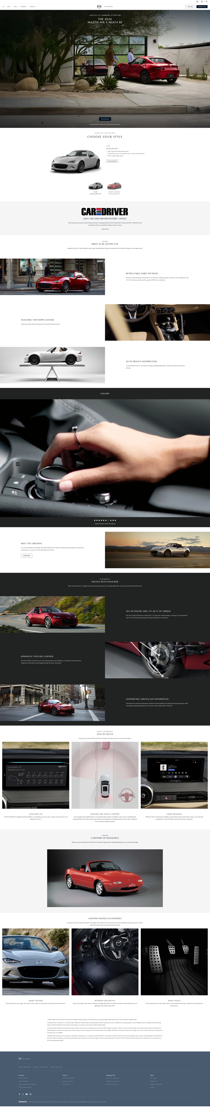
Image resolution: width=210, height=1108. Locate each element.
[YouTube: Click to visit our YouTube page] (27, 1094)
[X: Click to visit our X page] (23, 1094)
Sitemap (50, 1101)
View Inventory (105, 119)
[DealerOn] (23, 1101)
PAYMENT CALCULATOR (112, 1081)
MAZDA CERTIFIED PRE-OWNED (27, 1084)
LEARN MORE (105, 229)
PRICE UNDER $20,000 (25, 1087)
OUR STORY (153, 1078)
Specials (32, 6)
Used (15, 6)
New (8, 6)
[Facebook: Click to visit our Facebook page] (19, 1094)
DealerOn (44, 1101)
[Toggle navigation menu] (3, 7)
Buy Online (190, 6)
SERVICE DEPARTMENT (69, 1078)
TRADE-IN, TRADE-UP (112, 1084)
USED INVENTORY (23, 1081)
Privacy (56, 1101)
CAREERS (152, 1087)
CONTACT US (153, 1081)
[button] (16, 463)
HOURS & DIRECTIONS (156, 1084)
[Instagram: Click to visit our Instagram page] (30, 1094)
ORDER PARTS (66, 1084)
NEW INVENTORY (23, 1078)
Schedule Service (202, 6)
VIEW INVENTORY (112, 161)
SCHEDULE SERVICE (68, 1081)
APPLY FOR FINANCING (112, 1078)
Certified (23, 6)
